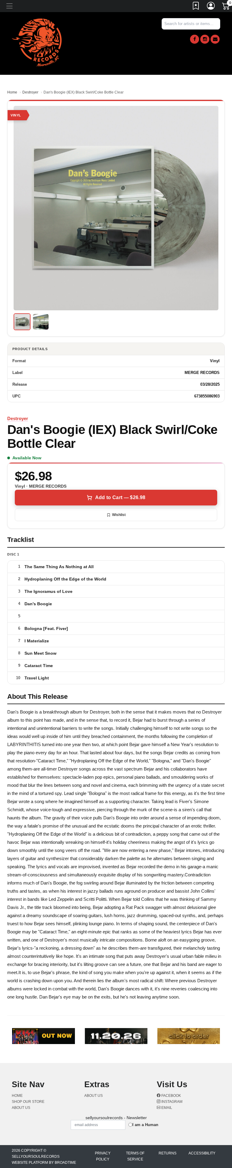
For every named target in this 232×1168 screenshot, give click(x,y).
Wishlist (119, 515)
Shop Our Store (28, 1102)
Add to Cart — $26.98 (120, 497)
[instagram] (205, 39)
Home (12, 92)
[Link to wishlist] (196, 7)
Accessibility (201, 1153)
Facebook (170, 1096)
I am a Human (145, 1124)
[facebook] (194, 39)
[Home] (37, 42)
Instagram (171, 1102)
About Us (21, 1108)
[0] (226, 7)
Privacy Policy (103, 1156)
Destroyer (30, 92)
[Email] (215, 39)
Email (166, 1108)
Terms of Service (135, 1156)
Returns (167, 1153)
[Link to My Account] (211, 7)
